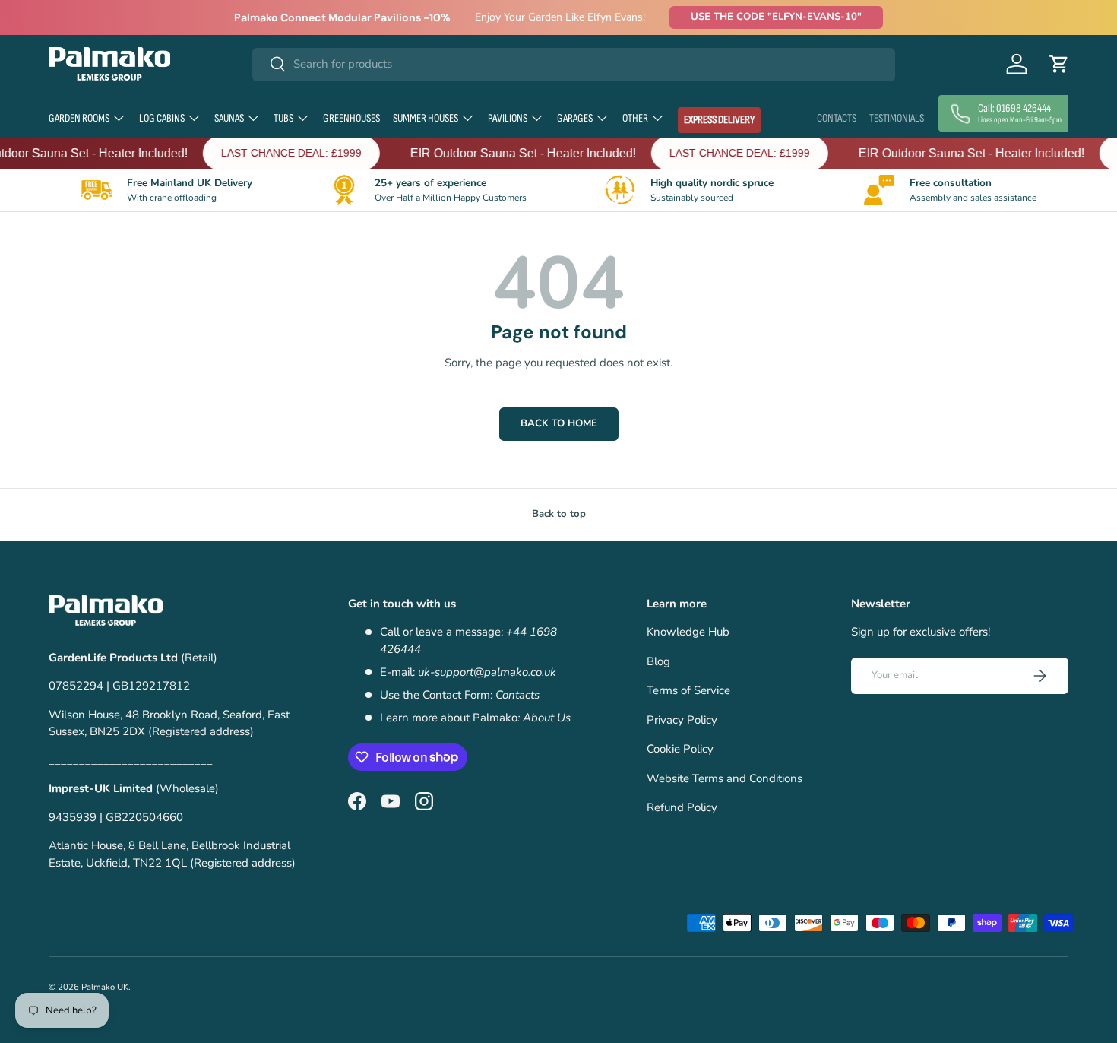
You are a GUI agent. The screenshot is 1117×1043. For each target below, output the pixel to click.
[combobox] (574, 64)
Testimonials (896, 118)
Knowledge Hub (688, 631)
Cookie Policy (680, 748)
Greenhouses (351, 118)
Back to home (559, 423)
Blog (658, 661)
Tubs (283, 118)
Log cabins (162, 118)
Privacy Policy (682, 720)
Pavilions (507, 118)
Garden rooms (79, 118)
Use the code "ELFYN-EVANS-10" (776, 17)
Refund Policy (682, 807)
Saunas (229, 118)
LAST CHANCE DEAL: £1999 (276, 153)
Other (635, 118)
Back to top (559, 514)
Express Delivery (719, 120)
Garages (575, 118)
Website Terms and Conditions (724, 778)
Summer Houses (425, 118)
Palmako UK (104, 987)
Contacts (836, 118)
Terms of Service (688, 690)
